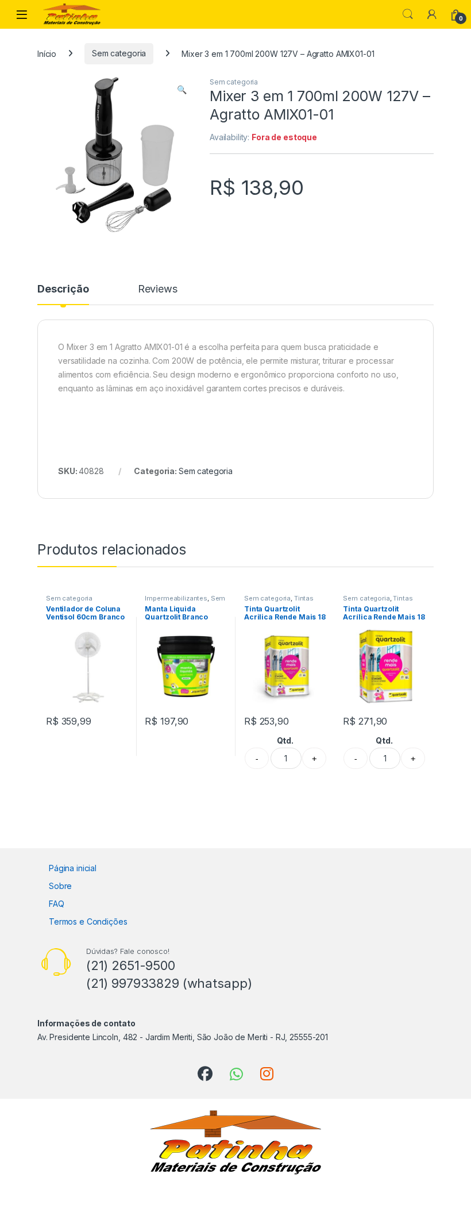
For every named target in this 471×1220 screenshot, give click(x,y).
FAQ (56, 904)
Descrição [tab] (63, 289)
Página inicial (72, 868)
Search (407, 14)
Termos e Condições (88, 921)
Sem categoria (119, 53)
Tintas (304, 598)
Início (46, 53)
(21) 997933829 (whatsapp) (169, 983)
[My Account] (432, 14)
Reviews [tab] (157, 289)
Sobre (60, 886)
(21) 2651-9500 (130, 965)
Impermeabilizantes (176, 598)
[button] (182, 90)
